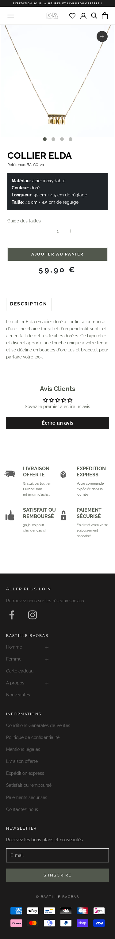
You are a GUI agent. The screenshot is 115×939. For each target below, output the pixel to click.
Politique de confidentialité (32, 737)
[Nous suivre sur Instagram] (32, 614)
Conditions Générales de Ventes (38, 725)
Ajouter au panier (57, 254)
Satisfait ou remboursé (29, 785)
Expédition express (25, 773)
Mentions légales (23, 749)
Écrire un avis (57, 423)
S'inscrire (57, 875)
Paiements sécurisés (26, 797)
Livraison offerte (22, 761)
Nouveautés (18, 694)
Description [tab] (29, 303)
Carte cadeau (19, 670)
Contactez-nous (22, 809)
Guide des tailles (24, 220)
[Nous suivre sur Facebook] (11, 614)
